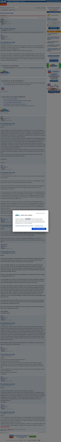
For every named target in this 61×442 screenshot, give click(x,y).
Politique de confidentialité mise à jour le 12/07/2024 (24, 225)
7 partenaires (28, 218)
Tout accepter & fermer (39, 228)
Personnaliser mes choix (39, 225)
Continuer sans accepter (40, 213)
